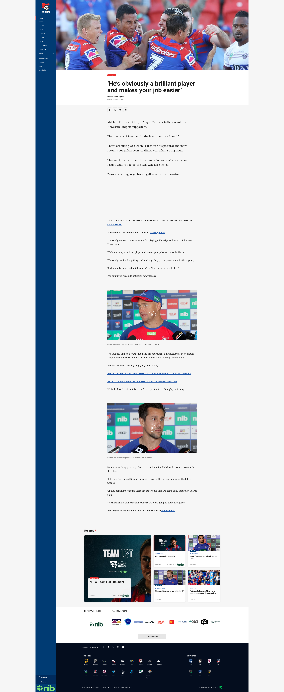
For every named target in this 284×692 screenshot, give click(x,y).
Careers (104, 687)
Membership (43, 59)
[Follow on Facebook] (108, 647)
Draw (41, 30)
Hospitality (42, 70)
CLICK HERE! (114, 224)
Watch (41, 22)
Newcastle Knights (115, 96)
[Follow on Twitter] (113, 647)
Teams (41, 37)
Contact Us (116, 687)
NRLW (41, 41)
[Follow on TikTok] (103, 647)
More (41, 53)
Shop (40, 66)
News (41, 18)
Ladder (42, 33)
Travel (42, 26)
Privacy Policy (95, 687)
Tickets (41, 63)
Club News (111, 75)
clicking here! (157, 232)
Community (44, 49)
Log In (43, 682)
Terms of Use (86, 687)
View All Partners (152, 636)
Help (109, 687)
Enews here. (168, 510)
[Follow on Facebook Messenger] (123, 647)
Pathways (43, 45)
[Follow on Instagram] (118, 647)
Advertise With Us (126, 687)
